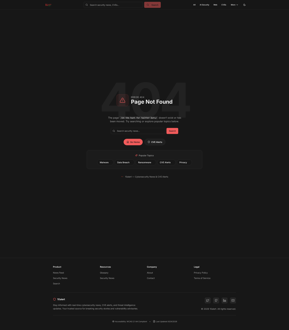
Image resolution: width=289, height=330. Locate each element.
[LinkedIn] (225, 300)
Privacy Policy (201, 272)
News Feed (58, 272)
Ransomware (144, 162)
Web (215, 5)
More (233, 5)
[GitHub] (216, 300)
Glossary (104, 272)
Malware (104, 162)
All (194, 5)
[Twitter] (208, 300)
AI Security (204, 5)
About (150, 272)
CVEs (223, 5)
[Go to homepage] (48, 4)
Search (172, 131)
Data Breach (123, 162)
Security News (60, 278)
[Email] (233, 300)
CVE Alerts (156, 142)
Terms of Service (202, 278)
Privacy (183, 162)
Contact (151, 278)
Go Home (135, 142)
